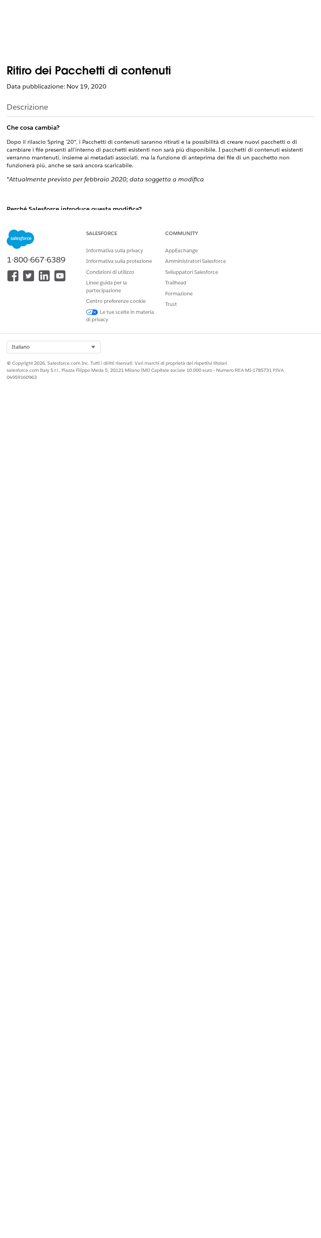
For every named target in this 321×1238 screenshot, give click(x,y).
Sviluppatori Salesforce (191, 272)
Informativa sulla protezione (119, 261)
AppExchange (181, 250)
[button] (54, 347)
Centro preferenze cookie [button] (116, 301)
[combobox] (54, 347)
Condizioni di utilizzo (110, 272)
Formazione (179, 293)
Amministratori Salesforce (195, 261)
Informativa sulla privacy (114, 250)
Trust (171, 304)
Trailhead (175, 282)
